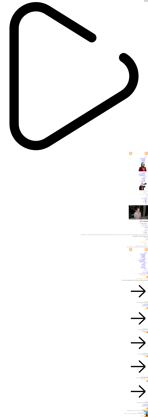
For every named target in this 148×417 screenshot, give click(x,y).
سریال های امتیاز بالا (142, 175)
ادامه (147, 332)
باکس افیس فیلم (143, 254)
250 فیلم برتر (143, 159)
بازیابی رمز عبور (146, 331)
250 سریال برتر (143, 173)
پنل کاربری (145, 233)
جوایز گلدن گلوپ (143, 257)
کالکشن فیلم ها (143, 160)
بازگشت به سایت (146, 411)
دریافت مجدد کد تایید (145, 305)
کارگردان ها (143, 178)
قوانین (144, 179)
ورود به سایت (146, 416)
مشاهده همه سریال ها (142, 172)
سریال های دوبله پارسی (142, 261)
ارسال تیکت (143, 180)
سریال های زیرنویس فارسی (141, 174)
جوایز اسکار (143, 161)
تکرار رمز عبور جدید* (134, 413)
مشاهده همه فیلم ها (142, 158)
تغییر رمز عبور (146, 414)
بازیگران (144, 177)
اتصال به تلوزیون (143, 267)
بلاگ (145, 232)
